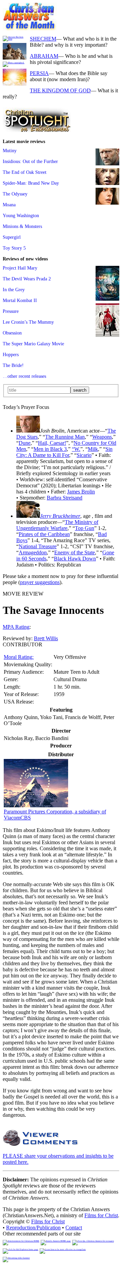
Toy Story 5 (14, 248)
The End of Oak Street (24, 172)
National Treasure (38, 546)
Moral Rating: (19, 657)
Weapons (102, 437)
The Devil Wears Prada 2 (27, 278)
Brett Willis (46, 638)
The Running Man (65, 437)
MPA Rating (16, 627)
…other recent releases (24, 376)
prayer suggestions (40, 582)
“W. (76, 449)
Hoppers (11, 354)
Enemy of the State (74, 552)
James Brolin (81, 491)
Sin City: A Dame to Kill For (64, 452)
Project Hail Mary (20, 268)
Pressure (11, 311)
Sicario (84, 455)
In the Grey (14, 289)
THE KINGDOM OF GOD (60, 90)
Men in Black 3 (50, 449)
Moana (9, 204)
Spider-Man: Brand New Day (31, 183)
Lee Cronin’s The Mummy (28, 322)
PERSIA (39, 73)
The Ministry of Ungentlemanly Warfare (57, 525)
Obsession (12, 333)
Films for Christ (101, 1215)
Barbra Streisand (64, 498)
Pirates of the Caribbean (44, 534)
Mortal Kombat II (20, 300)
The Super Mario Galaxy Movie (33, 343)
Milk (93, 449)
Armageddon (33, 552)
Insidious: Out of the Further (30, 161)
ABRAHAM (44, 56)
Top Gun (84, 528)
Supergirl (12, 237)
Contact (73, 1227)
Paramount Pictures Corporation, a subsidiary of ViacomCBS (55, 815)
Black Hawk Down (75, 558)
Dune (24, 443)
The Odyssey (15, 194)
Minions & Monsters (22, 226)
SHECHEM (43, 39)
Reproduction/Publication (33, 1227)
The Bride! (13, 365)
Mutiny (10, 150)
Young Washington (21, 215)
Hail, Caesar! (52, 443)
